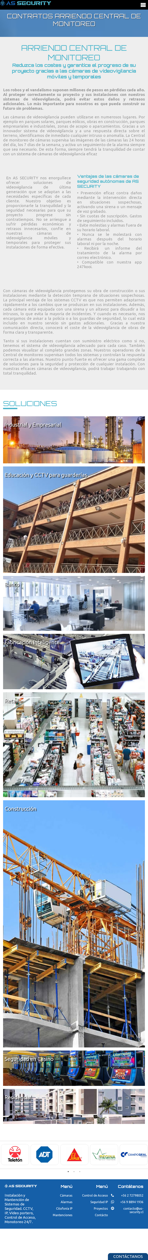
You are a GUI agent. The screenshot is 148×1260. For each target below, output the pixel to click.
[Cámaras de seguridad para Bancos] (74, 603)
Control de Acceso (95, 1195)
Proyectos (101, 1208)
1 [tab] (68, 1172)
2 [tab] (74, 1172)
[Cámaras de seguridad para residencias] (74, 1106)
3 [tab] (80, 1172)
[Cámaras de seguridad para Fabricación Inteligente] (74, 661)
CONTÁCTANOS (128, 1256)
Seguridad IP (99, 1202)
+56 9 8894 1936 (131, 1202)
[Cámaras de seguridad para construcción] (74, 923)
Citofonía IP (64, 1208)
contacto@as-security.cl (133, 1210)
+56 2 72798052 (132, 1195)
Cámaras (66, 1195)
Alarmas (66, 1202)
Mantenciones (62, 1215)
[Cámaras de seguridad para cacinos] (74, 1068)
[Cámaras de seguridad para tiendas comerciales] (74, 744)
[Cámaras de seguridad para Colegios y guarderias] (74, 519)
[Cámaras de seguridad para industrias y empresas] (74, 439)
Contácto (101, 1215)
